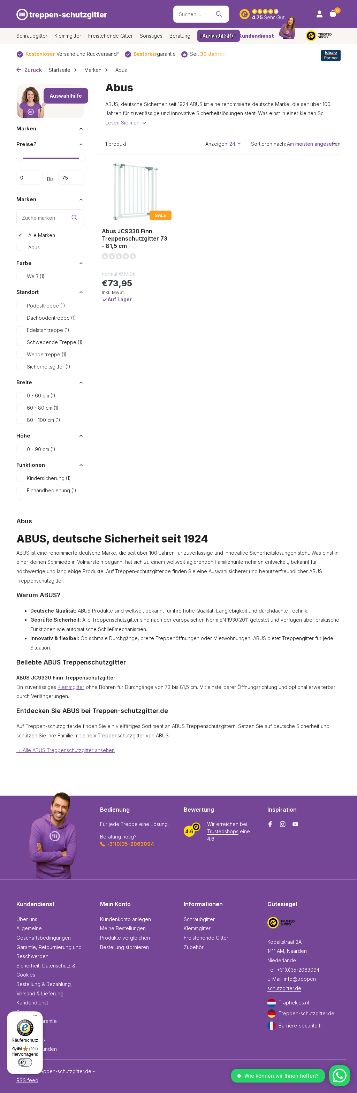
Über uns (26, 919)
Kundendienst (32, 1002)
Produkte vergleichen (125, 938)
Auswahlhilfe (66, 96)
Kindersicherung (49, 478)
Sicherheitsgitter (48, 367)
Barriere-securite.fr (300, 1026)
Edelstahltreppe (48, 330)
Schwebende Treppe (55, 342)
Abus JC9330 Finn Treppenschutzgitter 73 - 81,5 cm (134, 238)
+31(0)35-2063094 (298, 970)
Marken (92, 70)
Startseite (59, 70)
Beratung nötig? (237, 36)
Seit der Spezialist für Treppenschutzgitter (162, 54)
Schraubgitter (31, 36)
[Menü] (33, 1016)
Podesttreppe (46, 306)
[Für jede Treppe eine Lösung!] (61, 14)
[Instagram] (283, 824)
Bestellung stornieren (124, 947)
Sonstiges (151, 36)
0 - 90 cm (41, 449)
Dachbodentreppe (51, 318)
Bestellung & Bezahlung (43, 984)
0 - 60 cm (41, 396)
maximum (71, 177)
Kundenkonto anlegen (125, 919)
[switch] (25, 1062)
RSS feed (27, 1080)
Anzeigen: (216, 144)
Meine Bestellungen (123, 928)
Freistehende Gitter (110, 36)
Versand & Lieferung (39, 993)
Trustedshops (222, 831)
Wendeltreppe (47, 354)
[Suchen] (219, 13)
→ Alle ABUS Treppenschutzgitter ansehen (65, 750)
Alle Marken (41, 235)
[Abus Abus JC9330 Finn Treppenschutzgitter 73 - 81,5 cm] (136, 192)
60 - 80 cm (43, 408)
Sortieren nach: (268, 144)
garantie (65, 54)
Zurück (32, 70)
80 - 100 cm (43, 420)
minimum (29, 177)
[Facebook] (270, 824)
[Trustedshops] (323, 36)
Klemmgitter (67, 36)
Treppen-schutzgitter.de (306, 1013)
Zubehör (194, 947)
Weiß (36, 276)
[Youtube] (295, 824)
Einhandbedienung (51, 490)
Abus (33, 247)
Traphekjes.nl (294, 1002)
